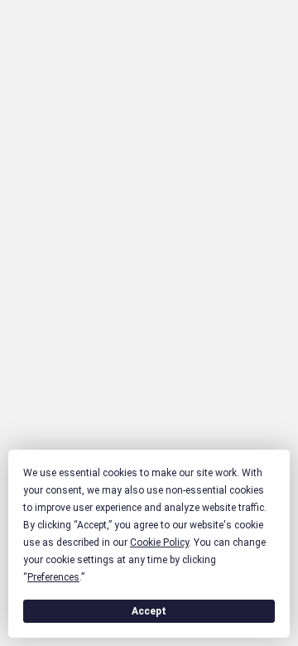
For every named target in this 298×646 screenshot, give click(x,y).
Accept (149, 611)
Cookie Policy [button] (159, 542)
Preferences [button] (53, 577)
